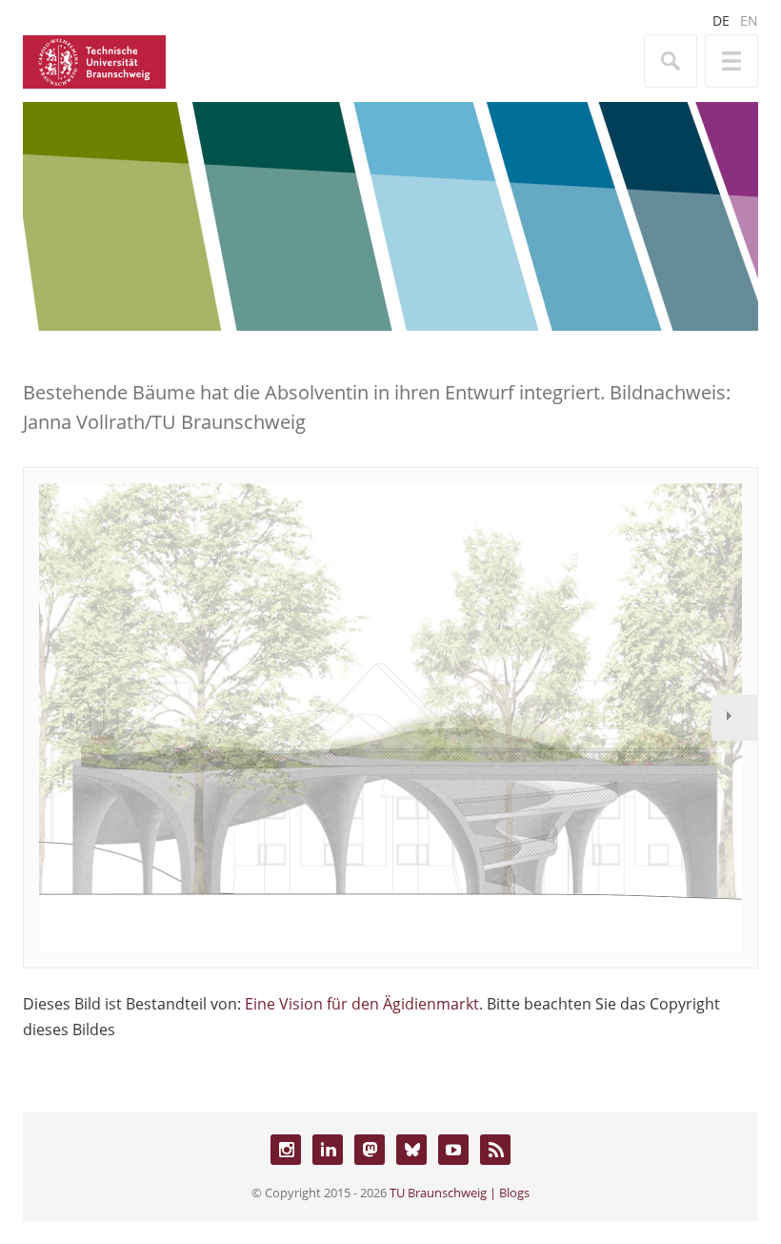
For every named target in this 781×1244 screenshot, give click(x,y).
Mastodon (369, 1149)
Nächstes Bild (734, 718)
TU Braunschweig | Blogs (460, 1192)
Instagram (285, 1149)
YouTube (453, 1149)
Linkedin (327, 1149)
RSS (495, 1149)
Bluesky (411, 1149)
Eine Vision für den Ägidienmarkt (362, 1003)
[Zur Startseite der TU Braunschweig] (94, 60)
